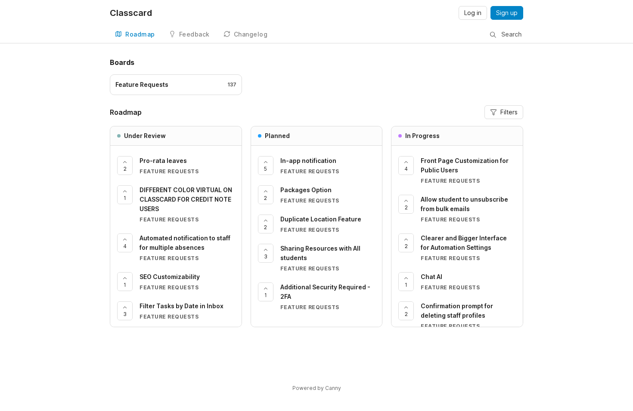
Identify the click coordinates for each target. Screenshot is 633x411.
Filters (509, 112)
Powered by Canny (316, 388)
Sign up (507, 12)
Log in (472, 12)
